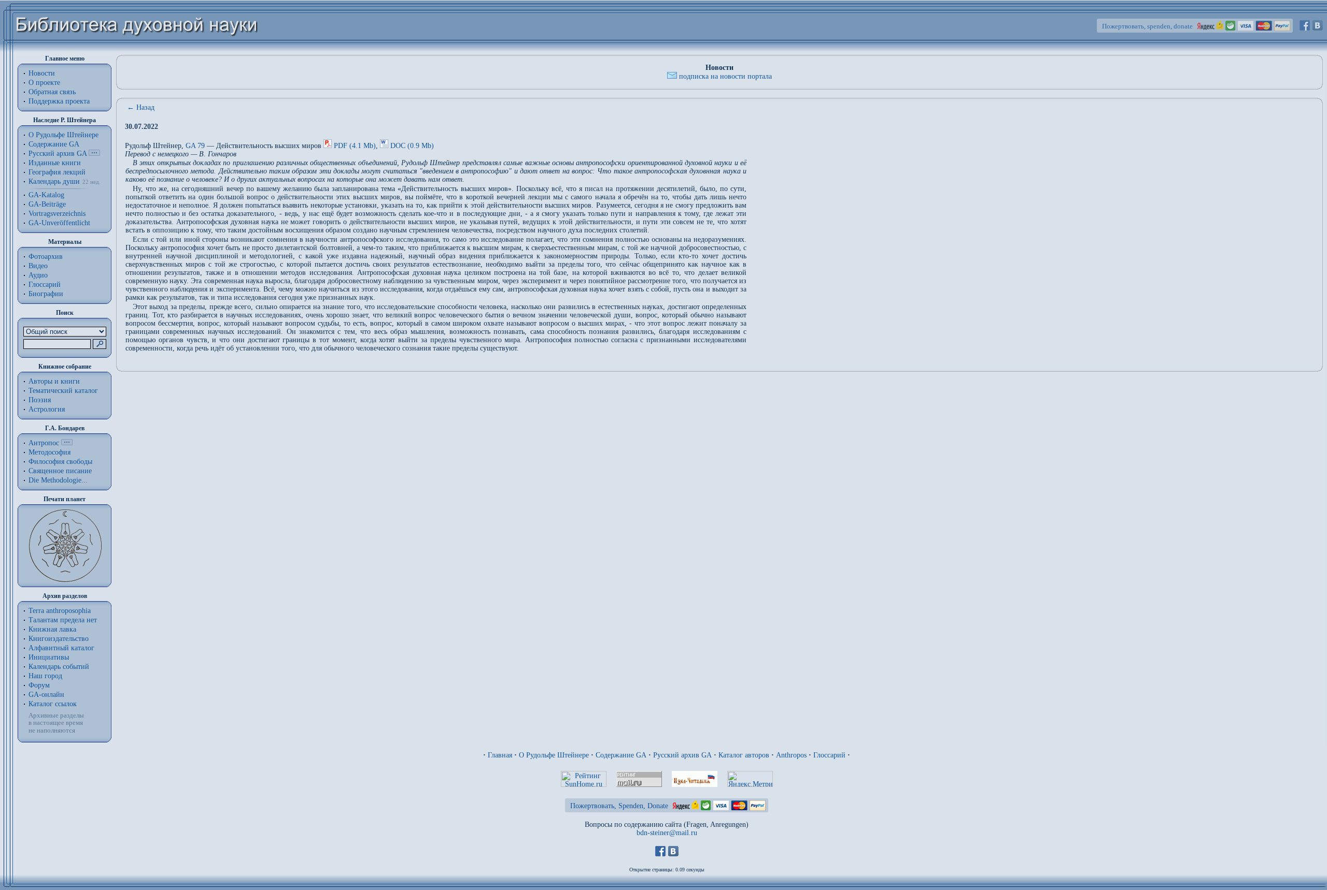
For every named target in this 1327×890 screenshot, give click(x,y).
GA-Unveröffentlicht (59, 223)
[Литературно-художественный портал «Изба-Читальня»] (694, 785)
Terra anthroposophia (60, 611)
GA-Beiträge (47, 204)
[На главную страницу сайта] (137, 50)
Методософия (49, 452)
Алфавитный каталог (61, 648)
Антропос (44, 443)
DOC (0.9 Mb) (412, 146)
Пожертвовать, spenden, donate (1147, 26)
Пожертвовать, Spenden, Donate (619, 806)
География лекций (57, 172)
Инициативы (49, 657)
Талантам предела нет (63, 620)
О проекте (44, 82)
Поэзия (40, 400)
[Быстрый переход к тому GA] (94, 153)
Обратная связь (52, 92)
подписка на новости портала (725, 76)
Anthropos (791, 755)
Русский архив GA (58, 153)
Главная (500, 755)
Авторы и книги (54, 381)
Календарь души (54, 181)
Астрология (47, 409)
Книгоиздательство (59, 639)
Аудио (38, 275)
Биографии (46, 294)
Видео (38, 266)
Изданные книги (55, 163)
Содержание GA (54, 144)
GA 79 (195, 146)
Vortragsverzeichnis (57, 213)
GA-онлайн (46, 694)
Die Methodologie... (58, 480)
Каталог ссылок (53, 704)
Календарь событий (59, 666)
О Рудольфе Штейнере (554, 755)
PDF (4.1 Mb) (355, 146)
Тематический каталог (63, 391)
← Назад (140, 107)
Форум (39, 685)
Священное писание (60, 471)
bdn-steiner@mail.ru (667, 833)
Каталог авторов (743, 755)
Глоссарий (45, 284)
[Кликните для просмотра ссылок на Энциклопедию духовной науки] (67, 443)
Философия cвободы (60, 461)
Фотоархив (46, 256)
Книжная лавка (52, 629)
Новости (42, 73)
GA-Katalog (46, 195)
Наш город (45, 676)
